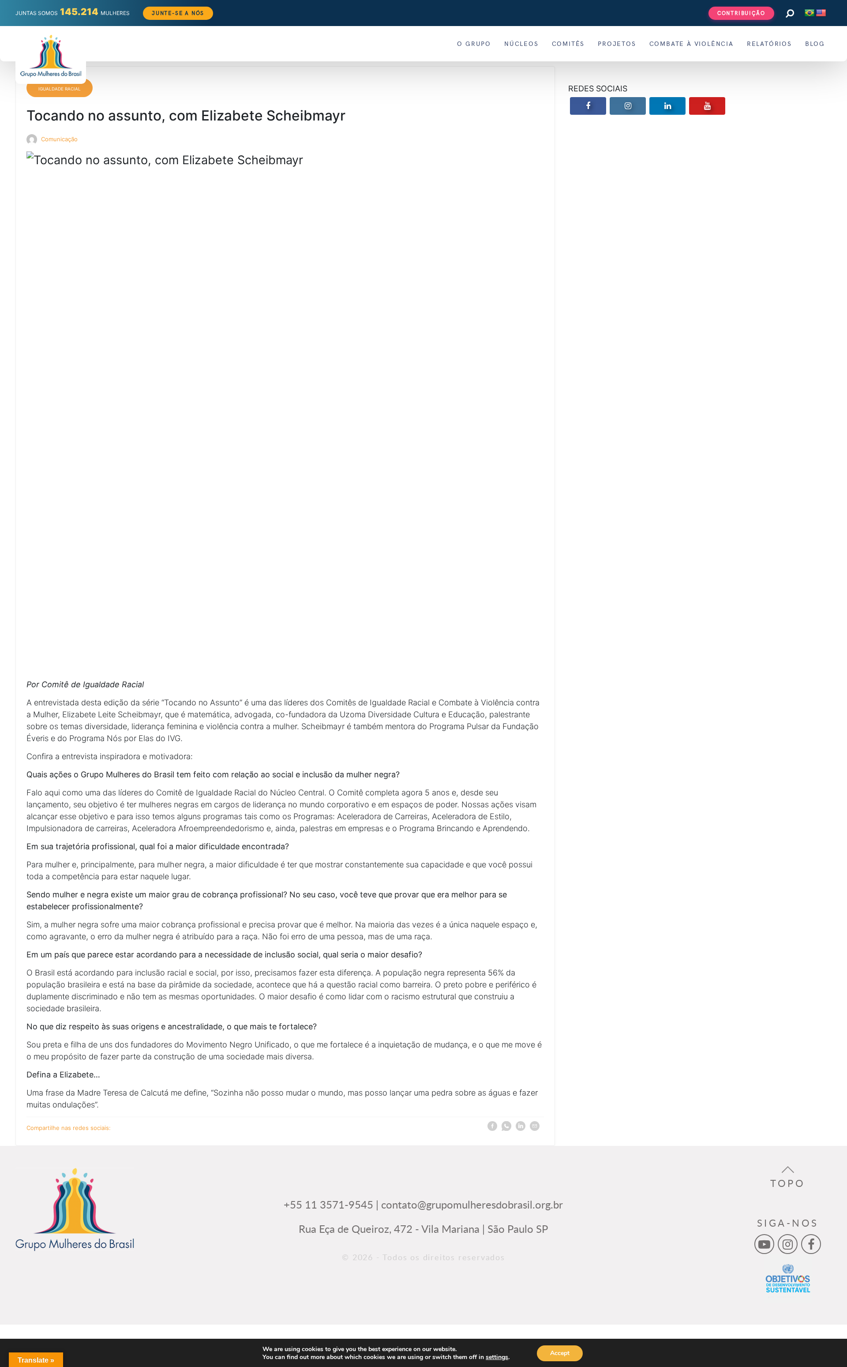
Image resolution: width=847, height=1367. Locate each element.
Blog (815, 43)
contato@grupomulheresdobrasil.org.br (472, 1204)
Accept (560, 1353)
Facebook (492, 1126)
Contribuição (741, 12)
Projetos (617, 43)
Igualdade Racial (59, 88)
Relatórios (769, 43)
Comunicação (59, 139)
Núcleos (521, 43)
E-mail (535, 1126)
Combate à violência (691, 43)
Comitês (568, 43)
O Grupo (474, 43)
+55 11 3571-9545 (328, 1204)
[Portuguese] (809, 13)
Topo (787, 1183)
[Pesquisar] (789, 13)
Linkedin (520, 1126)
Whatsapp (506, 1126)
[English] (821, 13)
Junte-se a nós (178, 12)
